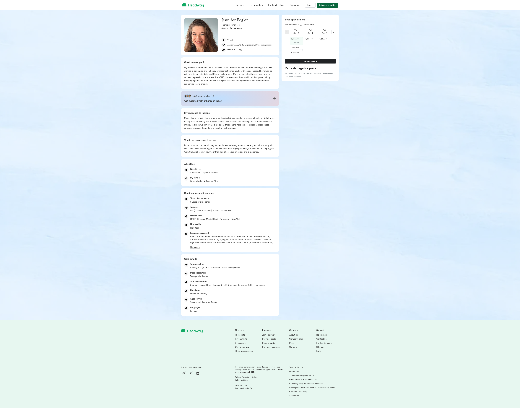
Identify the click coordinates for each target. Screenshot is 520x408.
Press (291, 343)
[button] (296, 39)
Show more (195, 247)
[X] (190, 373)
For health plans (276, 5)
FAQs (318, 351)
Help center (321, 334)
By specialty (240, 343)
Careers (293, 347)
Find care (239, 5)
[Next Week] (334, 32)
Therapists (240, 334)
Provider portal (269, 338)
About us (293, 334)
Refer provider (269, 343)
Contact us (321, 338)
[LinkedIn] (197, 373)
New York (194, 227)
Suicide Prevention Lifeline (246, 377)
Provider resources (271, 347)
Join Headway (268, 334)
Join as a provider (327, 5)
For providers (256, 5)
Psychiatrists (241, 338)
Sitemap (320, 347)
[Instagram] (183, 373)
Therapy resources (244, 351)
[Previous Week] (287, 32)
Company (294, 5)
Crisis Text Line (241, 385)
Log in (310, 5)
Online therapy (242, 347)
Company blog (296, 338)
